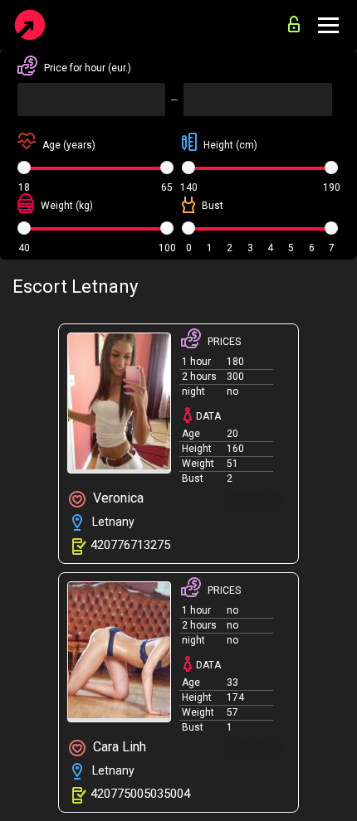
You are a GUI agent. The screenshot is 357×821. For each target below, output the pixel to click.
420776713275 (130, 544)
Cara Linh (118, 747)
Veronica (117, 498)
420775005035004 (140, 793)
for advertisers (297, 19)
